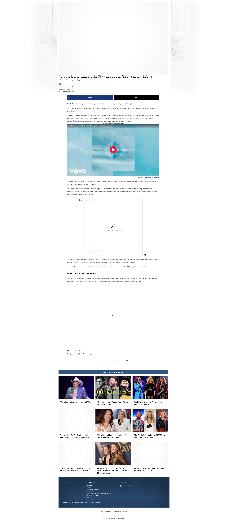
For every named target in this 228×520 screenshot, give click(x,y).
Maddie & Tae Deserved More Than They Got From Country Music (149, 469)
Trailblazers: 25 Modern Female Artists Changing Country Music (148, 403)
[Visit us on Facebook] (129, 485)
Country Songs (90, 354)
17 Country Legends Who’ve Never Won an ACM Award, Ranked (112, 403)
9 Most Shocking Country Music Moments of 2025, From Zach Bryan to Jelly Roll (75, 469)
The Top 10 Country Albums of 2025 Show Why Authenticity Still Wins (149, 436)
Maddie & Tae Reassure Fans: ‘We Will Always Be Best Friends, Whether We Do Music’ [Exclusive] (112, 470)
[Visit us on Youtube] (125, 485)
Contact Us (89, 485)
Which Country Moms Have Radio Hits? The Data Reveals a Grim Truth (111, 436)
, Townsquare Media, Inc (83, 502)
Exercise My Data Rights (92, 495)
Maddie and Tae (79, 351)
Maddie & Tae (71, 104)
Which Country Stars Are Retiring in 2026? (75, 402)
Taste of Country (151, 177)
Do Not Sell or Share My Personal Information (98, 493)
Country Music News (80, 354)
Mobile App (89, 497)
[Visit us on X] (132, 485)
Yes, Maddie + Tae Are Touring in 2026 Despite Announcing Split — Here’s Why (74, 436)
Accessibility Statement (92, 489)
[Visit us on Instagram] (121, 485)
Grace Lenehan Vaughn (66, 87)
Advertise (88, 487)
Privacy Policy (89, 491)
